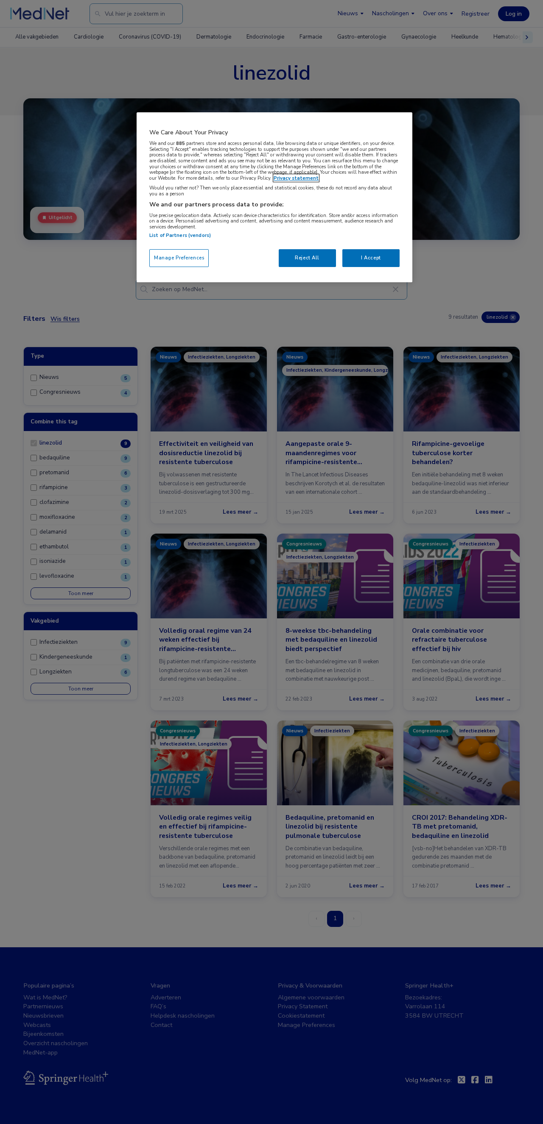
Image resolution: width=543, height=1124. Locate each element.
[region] (274, 197)
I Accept (371, 257)
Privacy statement (296, 178)
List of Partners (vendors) (180, 235)
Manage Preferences (179, 257)
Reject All (307, 257)
